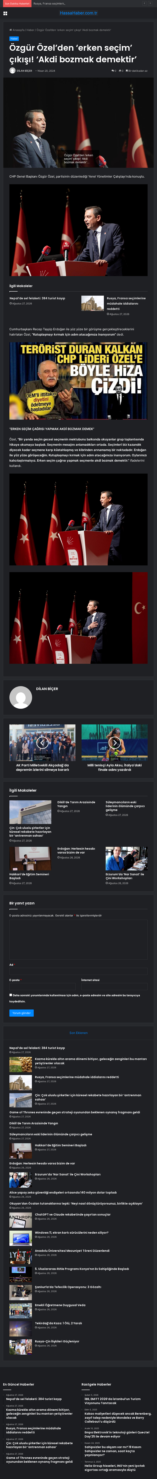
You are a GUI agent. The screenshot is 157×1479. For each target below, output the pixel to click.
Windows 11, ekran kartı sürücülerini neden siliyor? (72, 1233)
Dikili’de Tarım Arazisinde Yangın (76, 804)
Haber (30, 30)
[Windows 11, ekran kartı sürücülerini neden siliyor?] (20, 1238)
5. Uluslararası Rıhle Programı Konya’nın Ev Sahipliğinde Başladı (82, 1269)
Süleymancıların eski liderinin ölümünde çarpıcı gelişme (125, 806)
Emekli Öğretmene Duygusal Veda (60, 1305)
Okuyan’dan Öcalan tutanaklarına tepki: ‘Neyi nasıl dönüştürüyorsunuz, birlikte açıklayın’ (76, 1203)
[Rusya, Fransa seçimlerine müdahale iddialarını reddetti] (92, 303)
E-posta (15, 980)
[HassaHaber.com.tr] (78, 13)
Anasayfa (18, 30)
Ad (12, 964)
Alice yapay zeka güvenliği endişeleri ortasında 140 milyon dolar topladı (63, 1192)
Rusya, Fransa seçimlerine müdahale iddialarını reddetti (68, 3)
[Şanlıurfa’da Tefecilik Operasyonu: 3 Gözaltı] (20, 1292)
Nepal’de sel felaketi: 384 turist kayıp (37, 298)
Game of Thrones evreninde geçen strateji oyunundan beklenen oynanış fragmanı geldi (74, 1112)
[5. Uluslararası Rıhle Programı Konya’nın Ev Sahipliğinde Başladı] (20, 1274)
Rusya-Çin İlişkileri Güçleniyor (57, 1341)
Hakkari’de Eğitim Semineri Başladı (29, 876)
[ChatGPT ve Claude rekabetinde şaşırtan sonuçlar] (20, 1220)
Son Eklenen (79, 1033)
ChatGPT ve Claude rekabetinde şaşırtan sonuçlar (73, 1214)
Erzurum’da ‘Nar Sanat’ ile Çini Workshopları (125, 876)
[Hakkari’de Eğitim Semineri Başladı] (30, 858)
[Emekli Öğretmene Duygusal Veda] (20, 1310)
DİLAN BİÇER (24, 70)
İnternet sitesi (90, 980)
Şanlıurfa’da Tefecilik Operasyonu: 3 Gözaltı (68, 1287)
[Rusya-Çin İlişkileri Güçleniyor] (20, 1347)
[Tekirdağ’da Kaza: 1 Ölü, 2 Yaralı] (20, 1328)
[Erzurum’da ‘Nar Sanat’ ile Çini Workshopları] (127, 858)
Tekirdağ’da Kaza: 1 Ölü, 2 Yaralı (58, 1323)
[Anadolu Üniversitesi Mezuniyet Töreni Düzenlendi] (20, 1256)
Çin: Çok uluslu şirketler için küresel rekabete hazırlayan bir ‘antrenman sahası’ (30, 832)
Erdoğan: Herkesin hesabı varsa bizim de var (76, 851)
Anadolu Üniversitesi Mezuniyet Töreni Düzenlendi (72, 1251)
